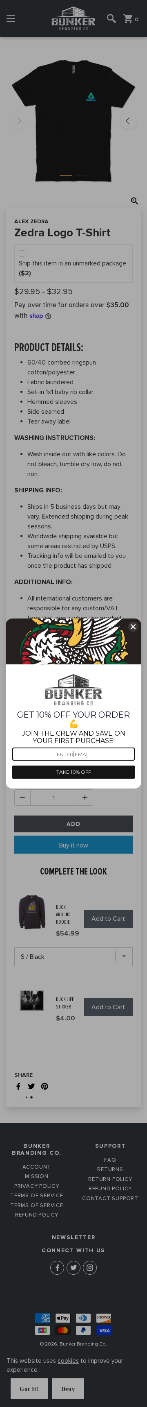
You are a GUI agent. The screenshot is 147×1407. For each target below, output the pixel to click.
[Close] (133, 627)
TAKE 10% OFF (73, 772)
